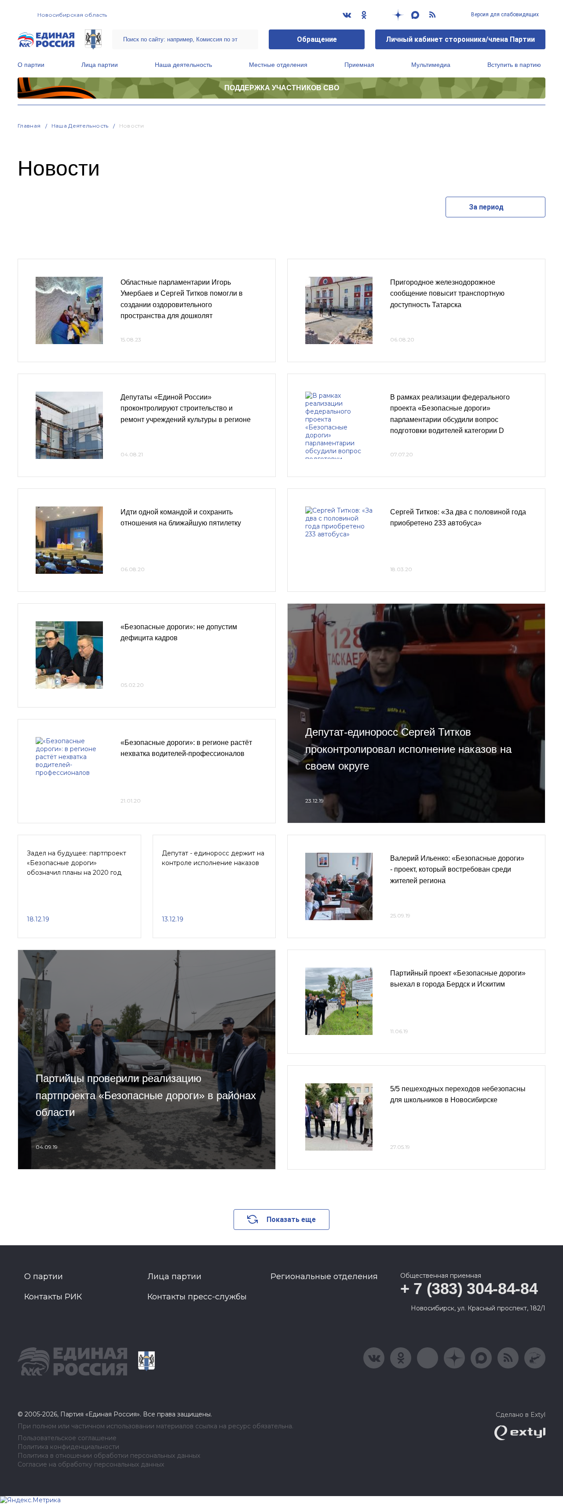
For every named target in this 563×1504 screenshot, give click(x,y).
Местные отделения (278, 64)
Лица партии (99, 64)
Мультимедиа (430, 64)
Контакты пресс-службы (197, 1297)
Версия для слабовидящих (504, 14)
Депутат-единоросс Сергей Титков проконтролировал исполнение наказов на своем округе (408, 749)
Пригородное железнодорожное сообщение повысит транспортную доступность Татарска (447, 293)
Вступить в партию (514, 64)
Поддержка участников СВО (281, 88)
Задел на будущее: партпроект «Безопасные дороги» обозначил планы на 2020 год (76, 863)
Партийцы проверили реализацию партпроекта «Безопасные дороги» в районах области (146, 1095)
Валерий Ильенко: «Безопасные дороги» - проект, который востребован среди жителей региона (457, 869)
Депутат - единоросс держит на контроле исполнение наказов (213, 858)
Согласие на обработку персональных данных (91, 1464)
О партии (31, 64)
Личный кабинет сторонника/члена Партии (460, 39)
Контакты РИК (53, 1297)
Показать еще (291, 1219)
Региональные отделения (324, 1276)
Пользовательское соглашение (67, 1438)
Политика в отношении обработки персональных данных (109, 1456)
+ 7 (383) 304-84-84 (468, 1289)
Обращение (317, 39)
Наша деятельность (183, 64)
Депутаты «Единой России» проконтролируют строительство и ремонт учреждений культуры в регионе (186, 408)
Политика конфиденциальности (68, 1447)
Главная (29, 125)
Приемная (359, 64)
